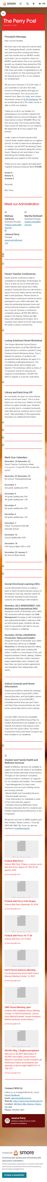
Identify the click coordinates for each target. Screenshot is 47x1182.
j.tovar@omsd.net (22, 828)
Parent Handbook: (12, 1095)
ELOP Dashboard (31, 99)
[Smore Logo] (9, 4)
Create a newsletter (14, 1175)
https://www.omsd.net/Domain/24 (27, 1101)
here (33, 90)
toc (3, 13)
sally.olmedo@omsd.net (21, 1098)
